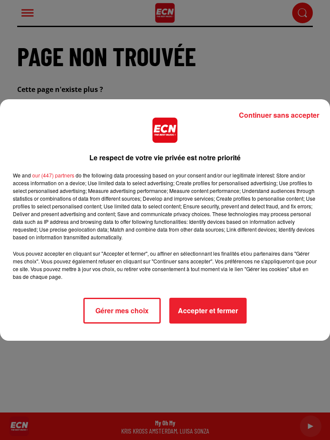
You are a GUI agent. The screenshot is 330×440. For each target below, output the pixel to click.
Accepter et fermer (208, 310)
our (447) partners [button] (53, 175)
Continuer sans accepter (279, 115)
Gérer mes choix (122, 310)
